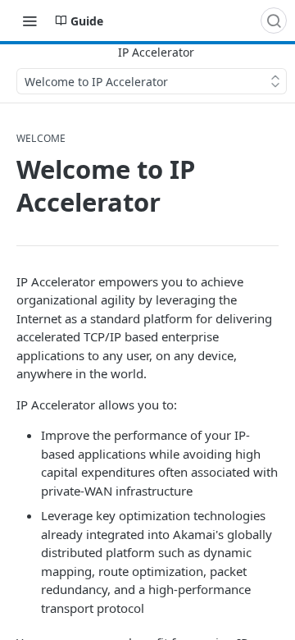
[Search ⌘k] (274, 20)
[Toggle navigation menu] (29, 20)
